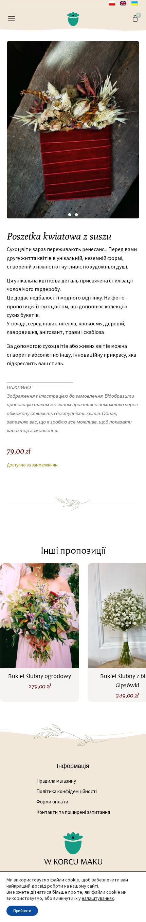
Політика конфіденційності (66, 791)
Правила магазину (56, 781)
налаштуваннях (98, 898)
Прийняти (22, 910)
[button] (11, 19)
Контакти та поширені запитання (73, 812)
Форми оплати (52, 801)
